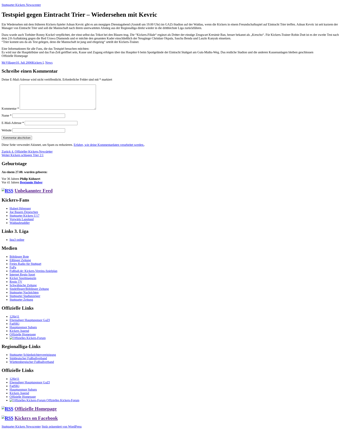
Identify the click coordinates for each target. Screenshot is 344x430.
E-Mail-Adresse (13, 123)
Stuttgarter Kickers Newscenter (21, 5)
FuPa (13, 267)
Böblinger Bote (19, 256)
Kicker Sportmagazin (23, 278)
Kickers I (38, 62)
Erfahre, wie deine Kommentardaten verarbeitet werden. (109, 144)
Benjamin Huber (31, 182)
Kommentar (10, 108)
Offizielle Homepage (23, 334)
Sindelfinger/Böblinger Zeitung (29, 289)
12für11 (14, 316)
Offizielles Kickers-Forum (62, 400)
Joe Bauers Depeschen (24, 212)
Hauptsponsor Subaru (23, 327)
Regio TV (16, 281)
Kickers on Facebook (36, 418)
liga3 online (17, 239)
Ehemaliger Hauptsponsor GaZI (30, 320)
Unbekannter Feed (34, 190)
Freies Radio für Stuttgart (25, 263)
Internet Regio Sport (22, 274)
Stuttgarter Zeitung (21, 299)
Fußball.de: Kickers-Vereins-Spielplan (33, 271)
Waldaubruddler (20, 222)
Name (7, 115)
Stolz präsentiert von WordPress (62, 426)
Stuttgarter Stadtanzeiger (25, 296)
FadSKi (14, 323)
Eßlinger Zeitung (20, 260)
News (49, 62)
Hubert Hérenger (20, 208)
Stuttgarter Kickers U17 (24, 215)
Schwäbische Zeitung (23, 285)
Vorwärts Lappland (22, 219)
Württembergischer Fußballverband (32, 362)
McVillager (9, 62)
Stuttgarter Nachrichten (24, 292)
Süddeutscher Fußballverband (28, 358)
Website (7, 130)
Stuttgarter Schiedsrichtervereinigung (33, 354)
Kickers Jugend (19, 330)
